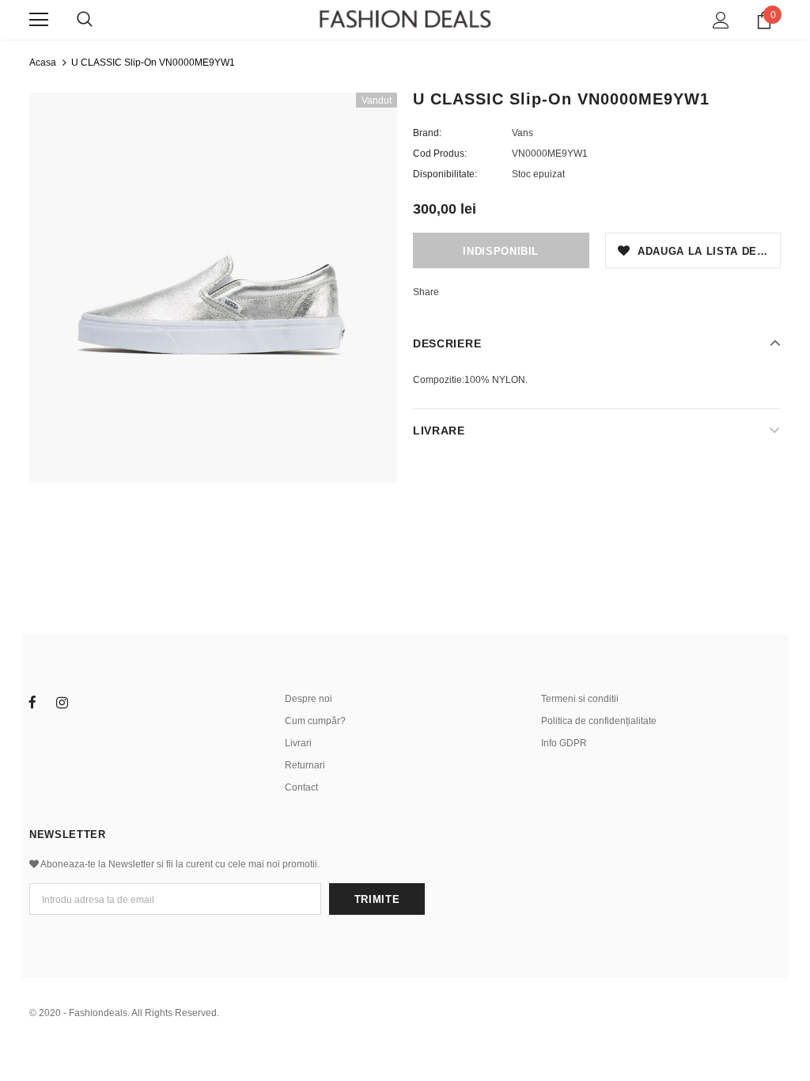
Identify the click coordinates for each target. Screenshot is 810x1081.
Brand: (427, 132)
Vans (522, 132)
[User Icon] (721, 20)
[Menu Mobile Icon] (38, 19)
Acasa (42, 62)
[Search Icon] (85, 20)
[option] (213, 288)
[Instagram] (61, 702)
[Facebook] (32, 702)
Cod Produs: (440, 153)
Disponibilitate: (445, 174)
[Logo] (405, 19)
